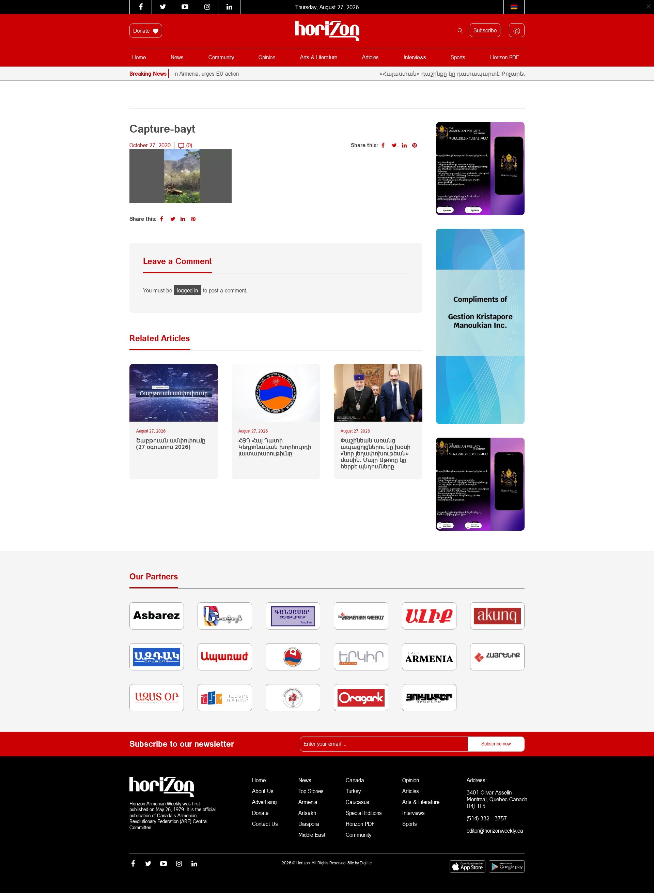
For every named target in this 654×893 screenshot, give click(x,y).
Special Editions (364, 812)
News (177, 57)
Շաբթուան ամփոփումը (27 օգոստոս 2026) (170, 443)
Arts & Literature (318, 57)
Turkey (353, 791)
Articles (370, 57)
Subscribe (485, 30)
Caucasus (357, 802)
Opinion (267, 57)
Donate (142, 30)
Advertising (264, 802)
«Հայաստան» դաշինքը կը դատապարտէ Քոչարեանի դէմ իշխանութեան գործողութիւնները (492, 73)
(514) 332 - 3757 (487, 818)
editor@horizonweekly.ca (495, 830)
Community (221, 57)
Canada (355, 780)
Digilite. (366, 862)
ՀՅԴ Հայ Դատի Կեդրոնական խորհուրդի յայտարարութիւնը (274, 446)
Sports (458, 57)
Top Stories (311, 791)
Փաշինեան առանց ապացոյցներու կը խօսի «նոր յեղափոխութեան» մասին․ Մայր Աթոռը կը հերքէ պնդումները (375, 453)
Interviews (415, 57)
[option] (184, 74)
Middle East (311, 834)
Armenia (307, 802)
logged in (187, 290)
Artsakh (307, 812)
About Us (263, 791)
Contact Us (265, 823)
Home (139, 57)
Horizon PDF (504, 57)
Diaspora (308, 823)
